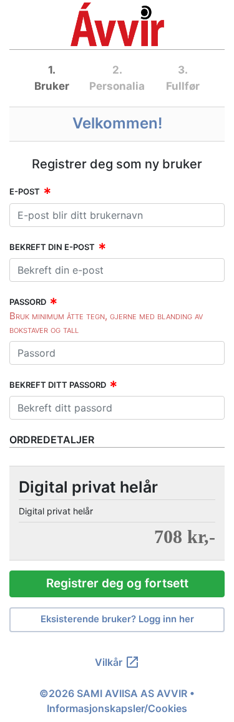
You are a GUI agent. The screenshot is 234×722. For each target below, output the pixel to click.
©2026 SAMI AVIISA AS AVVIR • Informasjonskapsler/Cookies (117, 701)
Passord (27, 302)
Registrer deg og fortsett (117, 583)
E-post (24, 191)
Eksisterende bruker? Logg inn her (117, 619)
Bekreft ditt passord (57, 385)
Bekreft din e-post (52, 247)
